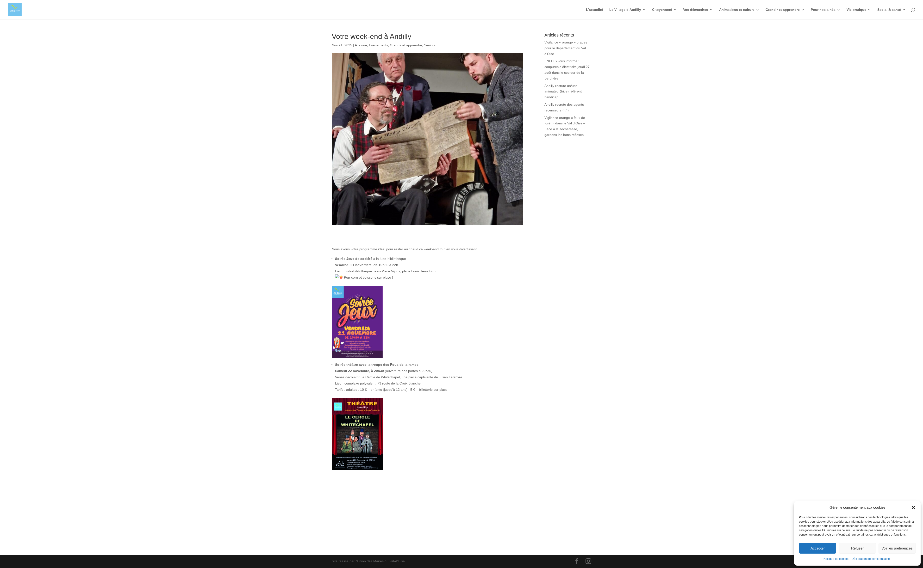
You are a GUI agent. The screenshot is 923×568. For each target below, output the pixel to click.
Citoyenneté (662, 10)
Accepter (818, 548)
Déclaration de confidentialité (871, 559)
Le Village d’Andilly (625, 10)
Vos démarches (695, 10)
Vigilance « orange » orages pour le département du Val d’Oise (565, 48)
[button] (913, 507)
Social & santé (889, 10)
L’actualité (594, 10)
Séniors (430, 45)
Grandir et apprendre (783, 10)
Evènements (378, 45)
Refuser (857, 548)
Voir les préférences (897, 548)
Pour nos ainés (823, 10)
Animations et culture (737, 10)
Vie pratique (856, 10)
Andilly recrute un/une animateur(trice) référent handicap (563, 91)
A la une (361, 45)
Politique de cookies (836, 559)
